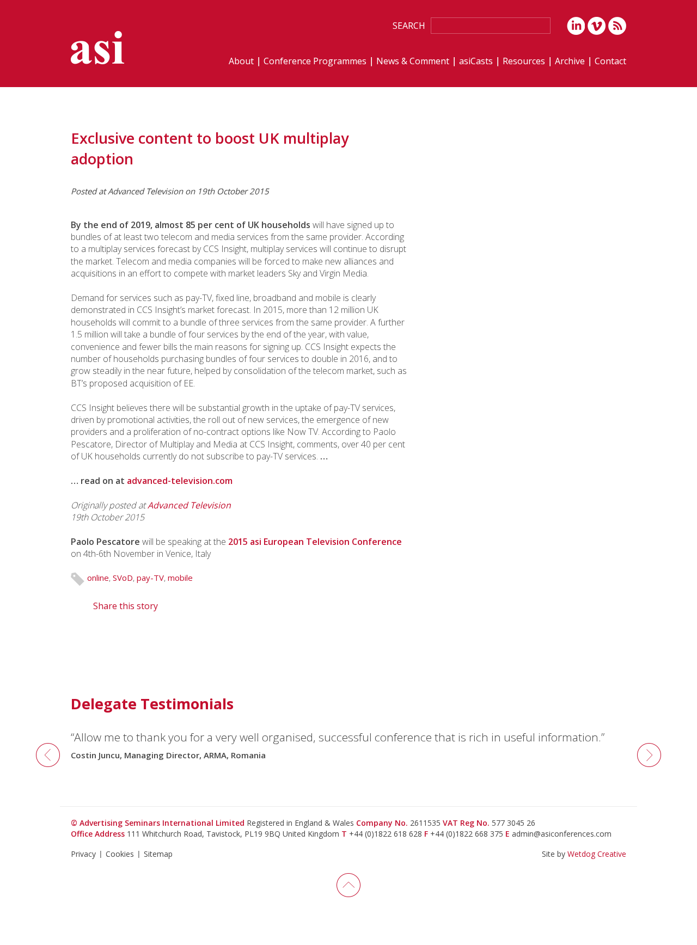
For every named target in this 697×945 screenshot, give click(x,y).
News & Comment (412, 62)
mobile (180, 577)
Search (409, 25)
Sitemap (158, 854)
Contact (610, 62)
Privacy (83, 854)
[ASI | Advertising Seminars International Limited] (97, 47)
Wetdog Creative (596, 854)
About (241, 62)
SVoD (123, 577)
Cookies (120, 854)
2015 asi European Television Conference (315, 542)
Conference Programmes (315, 62)
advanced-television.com (180, 481)
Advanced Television (189, 505)
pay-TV (150, 577)
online (98, 577)
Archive (570, 62)
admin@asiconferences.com (562, 834)
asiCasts (476, 62)
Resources (524, 62)
